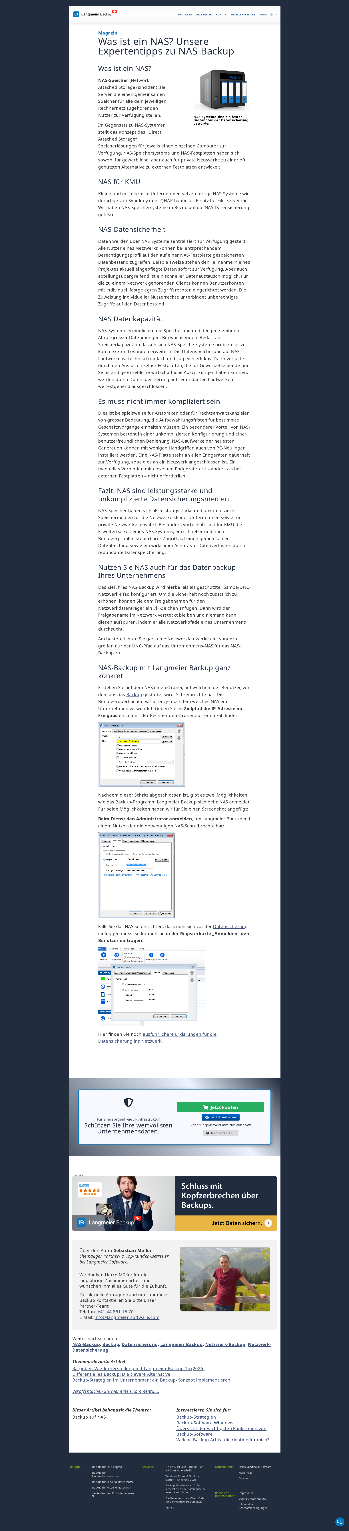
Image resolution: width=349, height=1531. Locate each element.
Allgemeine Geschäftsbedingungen (253, 1506)
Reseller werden (243, 14)
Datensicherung (230, 926)
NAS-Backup (86, 1344)
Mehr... (169, 1507)
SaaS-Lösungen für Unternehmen (113, 1493)
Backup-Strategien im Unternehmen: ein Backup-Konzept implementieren (151, 1380)
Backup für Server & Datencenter (112, 1482)
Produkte (185, 14)
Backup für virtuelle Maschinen (111, 1487)
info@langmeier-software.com (127, 1317)
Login (262, 14)
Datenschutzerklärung (252, 1498)
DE (275, 14)
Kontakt (222, 14)
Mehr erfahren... (222, 1133)
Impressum (246, 1493)
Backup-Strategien (196, 1417)
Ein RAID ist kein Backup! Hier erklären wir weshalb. (184, 1468)
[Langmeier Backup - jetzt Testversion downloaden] (174, 1230)
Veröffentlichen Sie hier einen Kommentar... (115, 1391)
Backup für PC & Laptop (107, 1467)
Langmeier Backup (181, 1344)
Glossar (243, 1478)
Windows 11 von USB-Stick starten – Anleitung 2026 (182, 1477)
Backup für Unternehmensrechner (106, 1474)
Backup (134, 694)
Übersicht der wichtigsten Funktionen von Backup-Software (221, 1431)
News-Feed (245, 1472)
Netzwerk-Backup (225, 1344)
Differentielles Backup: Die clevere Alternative (121, 1374)
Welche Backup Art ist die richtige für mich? (222, 1440)
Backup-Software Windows (204, 1423)
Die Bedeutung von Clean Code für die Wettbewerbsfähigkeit (184, 1500)
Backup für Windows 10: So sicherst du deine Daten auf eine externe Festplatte (185, 1488)
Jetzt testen (203, 14)
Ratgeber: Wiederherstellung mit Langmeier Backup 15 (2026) (138, 1368)
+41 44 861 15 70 (115, 1312)
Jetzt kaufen (223, 1107)
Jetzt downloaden (222, 1117)
